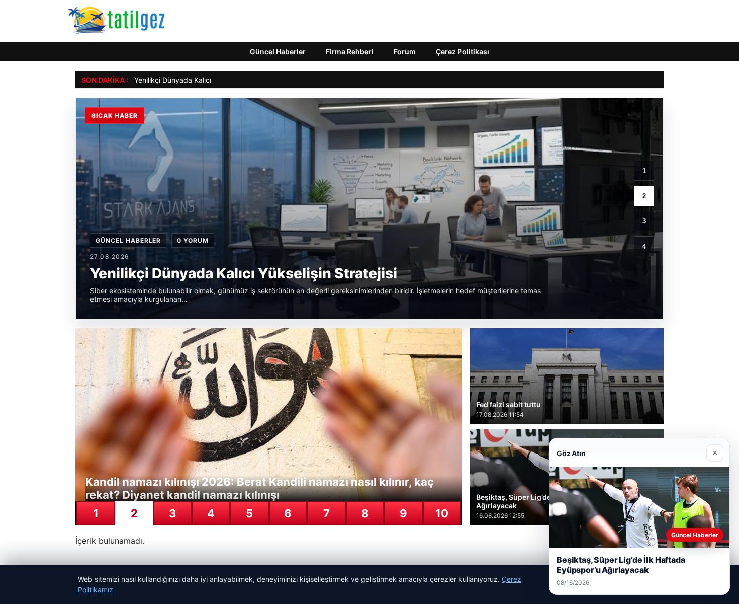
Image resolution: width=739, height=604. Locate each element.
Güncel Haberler (278, 51)
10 (441, 513)
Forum (405, 51)
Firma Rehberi (350, 51)
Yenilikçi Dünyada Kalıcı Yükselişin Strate (200, 80)
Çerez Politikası (462, 51)
